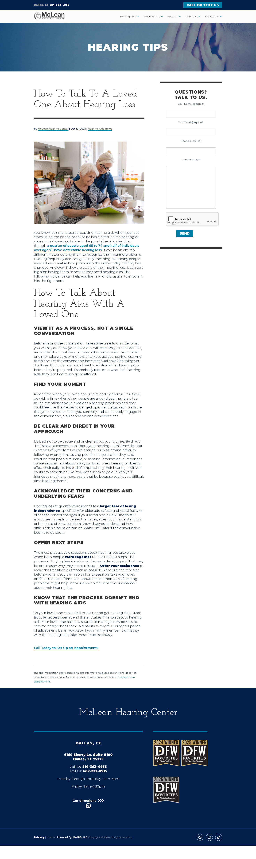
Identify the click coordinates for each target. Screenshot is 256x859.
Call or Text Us (203, 5)
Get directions (84, 800)
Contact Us (212, 16)
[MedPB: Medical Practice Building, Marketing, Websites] (72, 837)
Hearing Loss (128, 16)
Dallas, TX (41, 4)
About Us (191, 16)
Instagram (209, 837)
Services (173, 16)
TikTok (218, 837)
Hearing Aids (152, 16)
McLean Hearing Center (53, 128)
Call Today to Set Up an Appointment (65, 648)
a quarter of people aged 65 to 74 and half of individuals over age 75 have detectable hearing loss (86, 248)
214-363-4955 (59, 4)
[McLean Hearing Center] (49, 16)
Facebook (200, 837)
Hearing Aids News (100, 128)
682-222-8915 (95, 771)
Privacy (39, 837)
